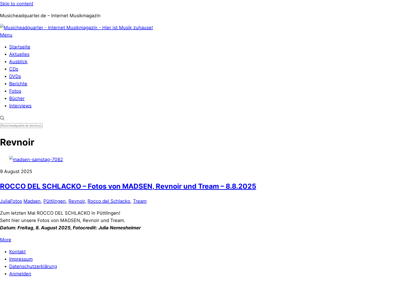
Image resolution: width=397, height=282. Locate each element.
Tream (140, 201)
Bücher (17, 98)
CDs (13, 69)
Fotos (15, 91)
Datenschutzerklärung (33, 266)
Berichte (18, 83)
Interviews (20, 105)
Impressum (21, 259)
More (5, 239)
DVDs (15, 76)
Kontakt (17, 251)
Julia (5, 201)
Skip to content (16, 3)
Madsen (32, 201)
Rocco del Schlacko (109, 201)
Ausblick (18, 61)
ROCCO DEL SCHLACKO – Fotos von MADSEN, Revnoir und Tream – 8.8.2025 (128, 186)
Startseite (19, 47)
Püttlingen (54, 201)
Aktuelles (19, 54)
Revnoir (76, 201)
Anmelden (20, 273)
